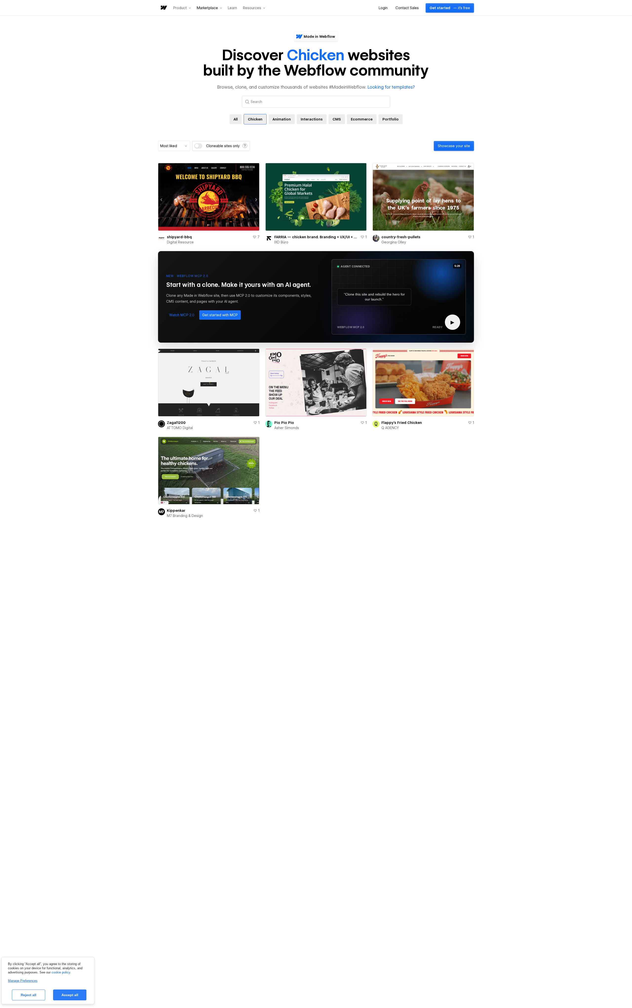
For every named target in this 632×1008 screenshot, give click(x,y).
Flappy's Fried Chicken (401, 423)
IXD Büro (281, 242)
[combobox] (174, 146)
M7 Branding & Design (185, 516)
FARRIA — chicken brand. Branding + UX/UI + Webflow (316, 237)
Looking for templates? (391, 87)
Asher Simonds (286, 428)
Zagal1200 (176, 423)
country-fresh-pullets (400, 237)
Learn (232, 8)
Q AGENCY (390, 428)
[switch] (198, 145)
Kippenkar (176, 511)
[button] (182, 8)
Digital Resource (180, 242)
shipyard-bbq (179, 237)
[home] (163, 8)
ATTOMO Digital (180, 428)
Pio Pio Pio (284, 423)
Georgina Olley (393, 242)
